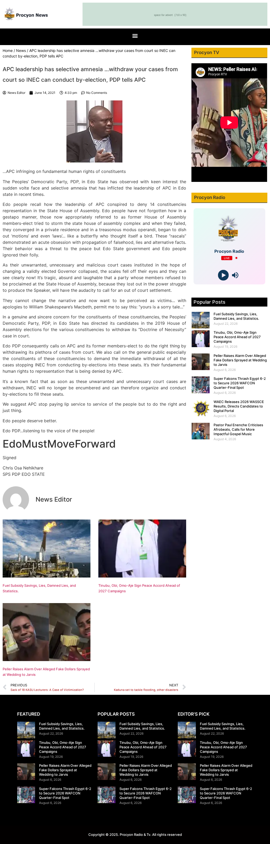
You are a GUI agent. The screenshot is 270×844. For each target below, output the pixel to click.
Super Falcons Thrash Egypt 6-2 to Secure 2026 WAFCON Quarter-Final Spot (240, 383)
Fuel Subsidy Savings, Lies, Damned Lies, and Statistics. (236, 316)
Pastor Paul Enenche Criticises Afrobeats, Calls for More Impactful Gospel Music (238, 429)
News (21, 50)
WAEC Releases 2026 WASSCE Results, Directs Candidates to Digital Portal (239, 406)
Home (8, 50)
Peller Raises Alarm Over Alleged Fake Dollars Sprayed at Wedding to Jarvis (240, 360)
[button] (135, 35)
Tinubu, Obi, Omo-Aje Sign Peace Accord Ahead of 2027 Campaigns (237, 336)
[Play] (223, 275)
